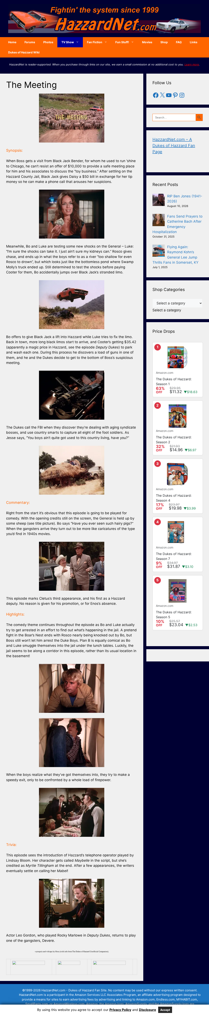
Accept (165, 1010)
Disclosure (147, 1010)
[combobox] (166, 310)
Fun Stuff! (122, 42)
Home (12, 42)
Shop (164, 42)
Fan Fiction (94, 42)
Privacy (13, 999)
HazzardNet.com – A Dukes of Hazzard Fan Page (173, 145)
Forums (29, 42)
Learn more (192, 64)
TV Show (67, 42)
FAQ (179, 42)
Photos (48, 42)
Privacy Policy (120, 1010)
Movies (147, 42)
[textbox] (166, 310)
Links (193, 42)
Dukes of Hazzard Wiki (24, 52)
